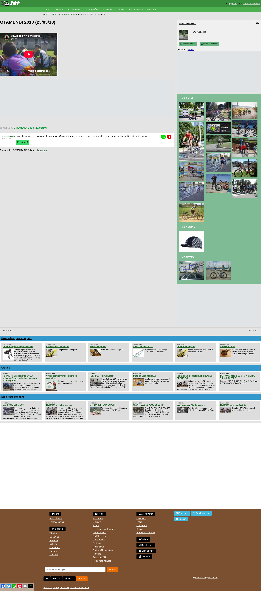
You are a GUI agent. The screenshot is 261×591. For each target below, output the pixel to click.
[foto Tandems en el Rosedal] (245, 180)
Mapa (70, 578)
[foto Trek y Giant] (192, 183)
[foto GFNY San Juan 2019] (192, 103)
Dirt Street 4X (99, 532)
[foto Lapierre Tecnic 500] (219, 175)
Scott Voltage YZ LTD (143, 346)
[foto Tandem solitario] (192, 204)
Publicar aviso (202, 513)
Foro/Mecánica (56, 522)
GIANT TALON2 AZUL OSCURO (148, 405)
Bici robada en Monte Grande (191, 405)
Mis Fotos (188, 98)
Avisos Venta (73, 9)
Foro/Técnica (55, 518)
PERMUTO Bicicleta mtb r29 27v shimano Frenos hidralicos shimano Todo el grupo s (20, 378)
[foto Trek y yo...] (219, 154)
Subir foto (183, 513)
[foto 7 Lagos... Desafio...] (245, 121)
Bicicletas (107, 9)
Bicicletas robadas (13, 396)
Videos (121, 9)
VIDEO (191, 49)
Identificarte (41, 150)
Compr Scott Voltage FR (57, 346)
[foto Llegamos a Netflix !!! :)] (219, 123)
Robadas (53, 540)
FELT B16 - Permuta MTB (102, 376)
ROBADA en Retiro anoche (59, 405)
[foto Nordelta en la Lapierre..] (245, 160)
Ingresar (233, 3)
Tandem (53, 551)
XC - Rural (98, 518)
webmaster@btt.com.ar (206, 577)
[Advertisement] (49, 98)
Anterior (7, 331)
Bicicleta (59, 529)
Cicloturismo (135, 9)
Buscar (139, 529)
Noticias (53, 544)
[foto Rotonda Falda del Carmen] (219, 136)
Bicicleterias (147, 545)
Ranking (97, 554)
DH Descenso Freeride (104, 529)
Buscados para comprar (16, 338)
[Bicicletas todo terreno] (43, 3)
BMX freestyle (99, 536)
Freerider (53, 554)
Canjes (5, 367)
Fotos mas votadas (102, 561)
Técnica (53, 533)
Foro (48, 9)
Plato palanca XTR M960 (144, 376)
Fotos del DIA (99, 557)
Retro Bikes (98, 547)
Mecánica (54, 537)
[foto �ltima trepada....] (245, 139)
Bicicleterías (92, 9)
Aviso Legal (49, 587)
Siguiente (253, 331)
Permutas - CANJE (145, 532)
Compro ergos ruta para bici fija (18, 346)
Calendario (54, 547)
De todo (97, 543)
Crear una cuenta (251, 3)
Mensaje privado (188, 44)
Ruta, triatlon (99, 540)
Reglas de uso (62, 587)
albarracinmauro (8, 136)
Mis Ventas (188, 227)
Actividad (201, 32)
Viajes (96, 525)
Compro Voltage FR (186, 346)
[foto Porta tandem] (192, 262)
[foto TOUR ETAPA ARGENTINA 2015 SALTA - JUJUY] (192, 163)
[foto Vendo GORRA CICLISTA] (192, 232)
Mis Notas (188, 257)
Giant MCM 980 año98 (13, 405)
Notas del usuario (210, 44)
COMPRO (141, 518)
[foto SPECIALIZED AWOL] (219, 103)
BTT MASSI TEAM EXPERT (103, 405)
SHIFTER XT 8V (227, 346)
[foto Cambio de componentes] (219, 262)
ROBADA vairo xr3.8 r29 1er (233, 405)
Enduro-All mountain (103, 550)
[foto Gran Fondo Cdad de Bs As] (192, 123)
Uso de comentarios (79, 587)
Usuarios (151, 9)
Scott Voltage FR (98, 346)
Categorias (141, 525)
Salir (82, 578)
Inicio (57, 578)
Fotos (58, 9)
